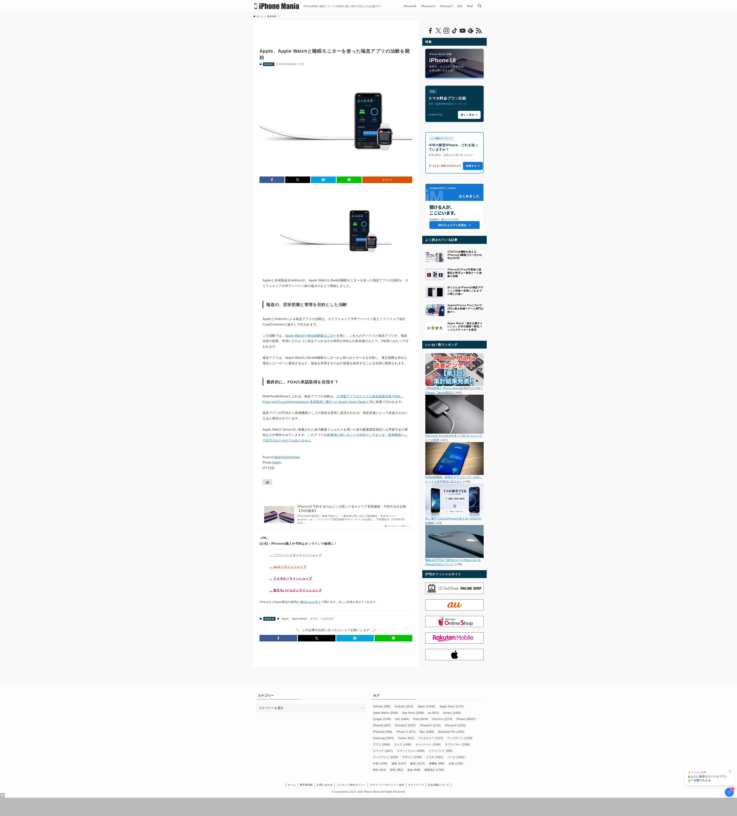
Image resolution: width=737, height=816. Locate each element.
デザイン (412, 757)
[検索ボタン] (479, 6)
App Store (413, 712)
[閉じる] (730, 771)
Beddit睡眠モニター (321, 335)
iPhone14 (455, 725)
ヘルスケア (327, 618)
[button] (271, 179)
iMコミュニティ (310, 601)
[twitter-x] (438, 30)
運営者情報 (306, 784)
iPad (420, 719)
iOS (402, 719)
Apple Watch (294, 335)
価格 (399, 763)
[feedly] (470, 30)
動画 (417, 763)
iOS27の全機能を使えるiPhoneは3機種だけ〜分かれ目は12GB (464, 255)
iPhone (465, 719)
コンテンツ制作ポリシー (351, 784)
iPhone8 (382, 725)
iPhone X (406, 731)
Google (382, 719)
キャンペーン (428, 744)
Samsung (383, 738)
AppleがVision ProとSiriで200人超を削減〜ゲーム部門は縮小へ (465, 308)
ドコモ (434, 757)
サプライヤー (457, 744)
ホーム (292, 784)
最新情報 (268, 64)
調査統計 (434, 769)
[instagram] (446, 30)
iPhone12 (405, 725)
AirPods (381, 706)
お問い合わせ (325, 784)
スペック (383, 750)
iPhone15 (382, 731)
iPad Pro (442, 719)
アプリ (314, 618)
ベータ (456, 757)
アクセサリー (430, 738)
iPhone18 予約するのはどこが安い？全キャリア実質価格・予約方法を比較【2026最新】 (351, 508)
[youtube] (462, 30)
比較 (456, 763)
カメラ (402, 744)
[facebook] (430, 30)
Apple (276, 462)
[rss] (478, 30)
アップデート (459, 738)
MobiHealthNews (287, 457)
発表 (413, 769)
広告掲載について (438, 784)
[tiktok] (454, 30)
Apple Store (451, 706)
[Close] (2, 795)
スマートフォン (411, 750)
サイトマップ (416, 784)
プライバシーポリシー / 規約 (387, 784)
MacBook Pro (451, 731)
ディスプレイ (385, 757)
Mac (427, 731)
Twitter (406, 738)
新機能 (437, 763)
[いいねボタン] (267, 482)
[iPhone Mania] (276, 6)
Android (404, 706)
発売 (396, 769)
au (433, 712)
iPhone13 (430, 725)
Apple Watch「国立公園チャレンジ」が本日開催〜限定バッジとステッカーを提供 (465, 326)
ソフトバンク (440, 750)
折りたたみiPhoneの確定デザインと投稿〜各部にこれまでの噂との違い (465, 290)
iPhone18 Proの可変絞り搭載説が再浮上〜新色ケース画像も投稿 (464, 273)
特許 (379, 769)
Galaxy (452, 712)
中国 (380, 763)
